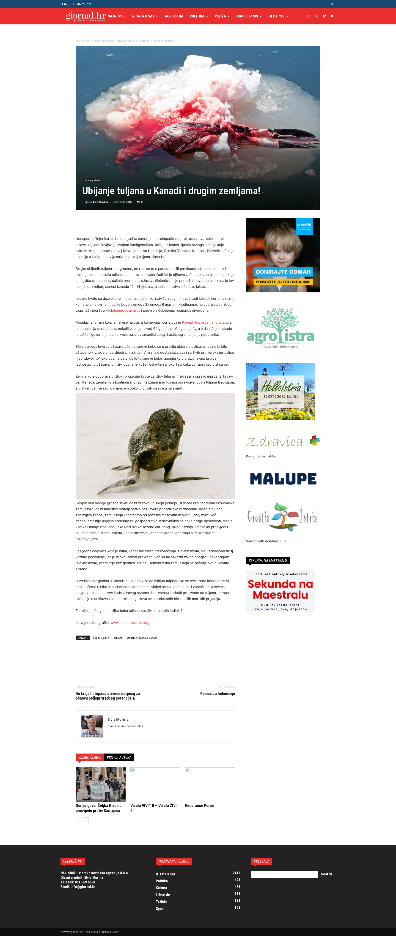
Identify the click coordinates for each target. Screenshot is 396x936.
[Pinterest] (101, 222)
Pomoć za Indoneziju (217, 693)
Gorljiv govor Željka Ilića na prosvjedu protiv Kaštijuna (98, 808)
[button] (332, 4)
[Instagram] (308, 16)
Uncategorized (103, 41)
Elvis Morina (100, 202)
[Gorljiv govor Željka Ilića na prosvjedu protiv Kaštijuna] (101, 784)
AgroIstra (174, 16)
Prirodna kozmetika (261, 456)
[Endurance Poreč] (210, 784)
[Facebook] (300, 16)
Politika (197, 16)
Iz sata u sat (143, 16)
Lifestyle (276, 16)
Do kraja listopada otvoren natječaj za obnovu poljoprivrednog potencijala (108, 696)
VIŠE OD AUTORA (119, 757)
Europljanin (247, 16)
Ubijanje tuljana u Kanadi (142, 637)
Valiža (220, 16)
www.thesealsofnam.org (130, 622)
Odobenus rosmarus (123, 310)
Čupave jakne (101, 637)
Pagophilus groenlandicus (203, 322)
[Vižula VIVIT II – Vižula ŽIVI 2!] (155, 784)
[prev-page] (78, 820)
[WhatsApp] (111, 222)
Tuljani (118, 637)
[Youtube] (332, 16)
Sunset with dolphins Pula (266, 541)
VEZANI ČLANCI (89, 757)
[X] (316, 16)
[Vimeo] (324, 16)
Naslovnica (83, 41)
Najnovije (116, 16)
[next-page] (86, 820)
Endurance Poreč (199, 805)
